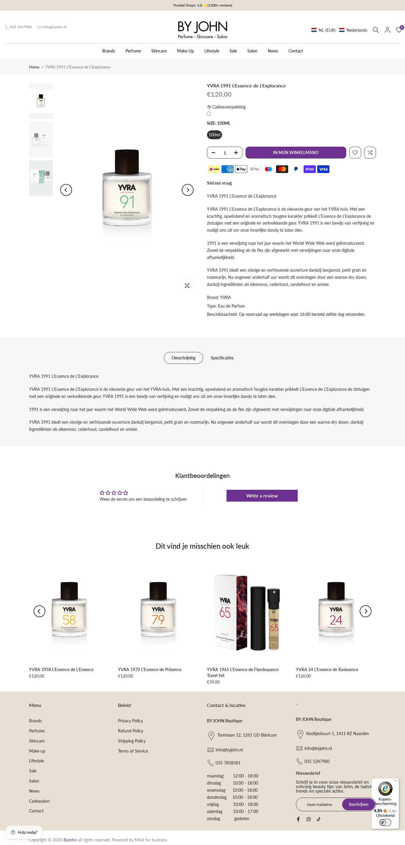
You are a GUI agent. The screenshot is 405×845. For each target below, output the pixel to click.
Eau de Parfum (231, 305)
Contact (295, 50)
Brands (108, 50)
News (273, 50)
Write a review (262, 495)
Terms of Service (133, 750)
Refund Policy (130, 730)
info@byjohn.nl (55, 27)
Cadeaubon (39, 801)
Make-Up (185, 50)
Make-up (37, 750)
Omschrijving (183, 357)
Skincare (159, 50)
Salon (252, 50)
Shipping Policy (132, 740)
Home (34, 67)
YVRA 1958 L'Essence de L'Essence (61, 669)
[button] (339, 30)
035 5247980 (21, 27)
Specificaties (222, 357)
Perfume (133, 50)
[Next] (188, 190)
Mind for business (151, 839)
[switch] (385, 822)
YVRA (225, 297)
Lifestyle (211, 50)
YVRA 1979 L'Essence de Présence (149, 669)
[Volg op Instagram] (309, 819)
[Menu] (395, 781)
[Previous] (66, 190)
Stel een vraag (219, 182)
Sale (233, 50)
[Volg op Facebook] (298, 819)
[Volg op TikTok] (319, 819)
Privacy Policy (130, 720)
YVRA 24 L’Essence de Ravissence (327, 669)
